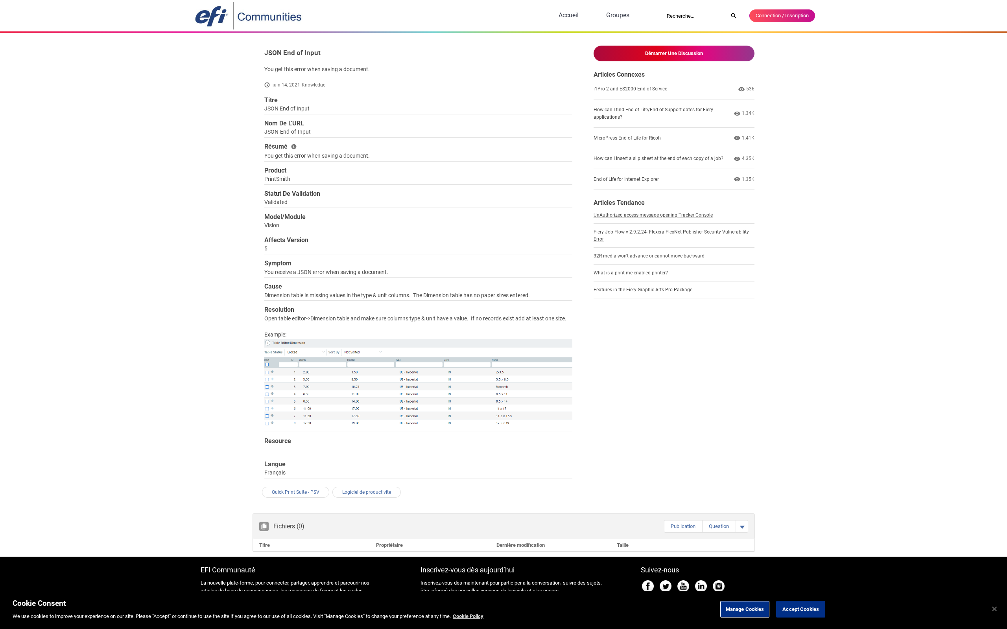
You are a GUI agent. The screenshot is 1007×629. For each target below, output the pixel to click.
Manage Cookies (745, 609)
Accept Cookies (800, 609)
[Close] (994, 609)
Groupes (617, 15)
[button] (683, 526)
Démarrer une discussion (674, 53)
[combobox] (694, 16)
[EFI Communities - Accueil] (249, 15)
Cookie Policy (468, 616)
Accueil (569, 15)
